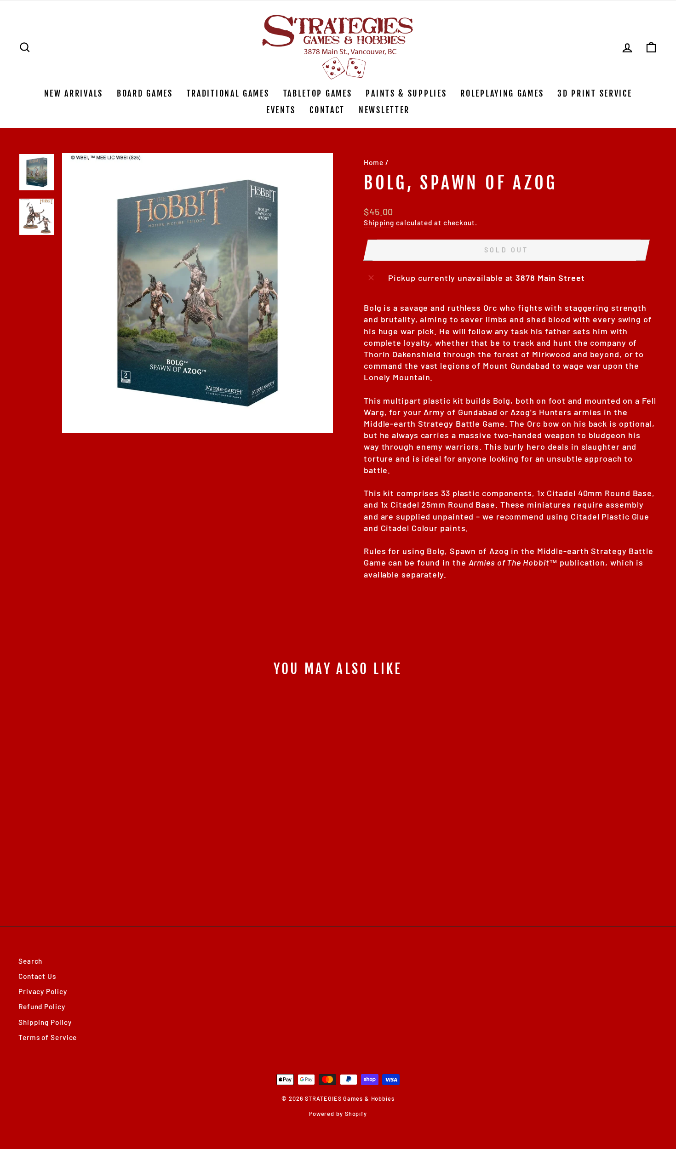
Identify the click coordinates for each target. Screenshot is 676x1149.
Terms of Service (47, 1037)
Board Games (145, 93)
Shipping (379, 222)
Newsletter (384, 110)
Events (281, 110)
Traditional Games (228, 93)
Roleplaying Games (502, 93)
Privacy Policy (42, 991)
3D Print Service (594, 93)
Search (30, 961)
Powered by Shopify (338, 1113)
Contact (327, 110)
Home (374, 162)
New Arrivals (73, 93)
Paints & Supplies (406, 93)
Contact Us (37, 976)
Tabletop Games (317, 93)
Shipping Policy (45, 1022)
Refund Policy (41, 1006)
